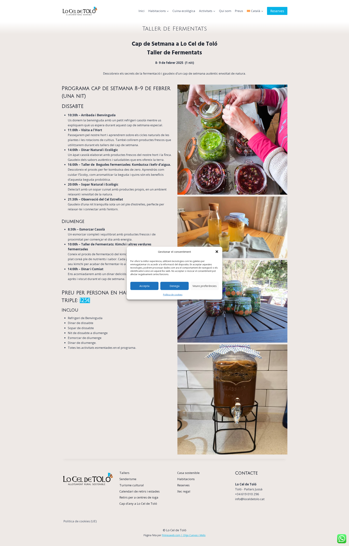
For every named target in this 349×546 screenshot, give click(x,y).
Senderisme (127, 479)
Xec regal (183, 491)
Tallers (124, 473)
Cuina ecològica (184, 11)
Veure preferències (204, 286)
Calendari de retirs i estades (139, 491)
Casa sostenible (188, 473)
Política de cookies (172, 294)
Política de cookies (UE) (80, 521)
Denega (174, 286)
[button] (217, 251)
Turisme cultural (131, 485)
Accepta (144, 286)
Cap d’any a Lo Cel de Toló (138, 503)
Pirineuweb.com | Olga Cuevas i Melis (184, 535)
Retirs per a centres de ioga (138, 497)
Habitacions (186, 479)
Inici (142, 11)
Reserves (277, 11)
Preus (239, 11)
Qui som (225, 11)
